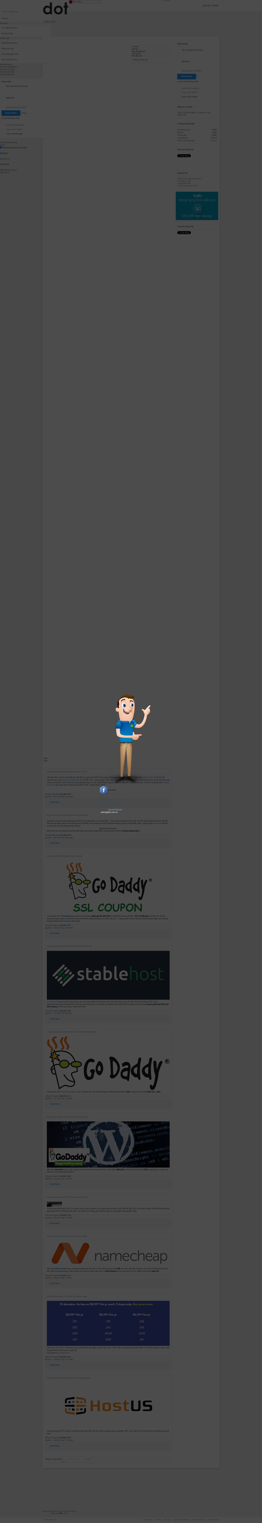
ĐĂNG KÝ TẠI (105, 805)
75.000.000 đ (112, 807)
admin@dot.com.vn (109, 812)
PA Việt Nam (116, 805)
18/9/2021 (117, 802)
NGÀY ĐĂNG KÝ (106, 802)
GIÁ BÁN (103, 807)
